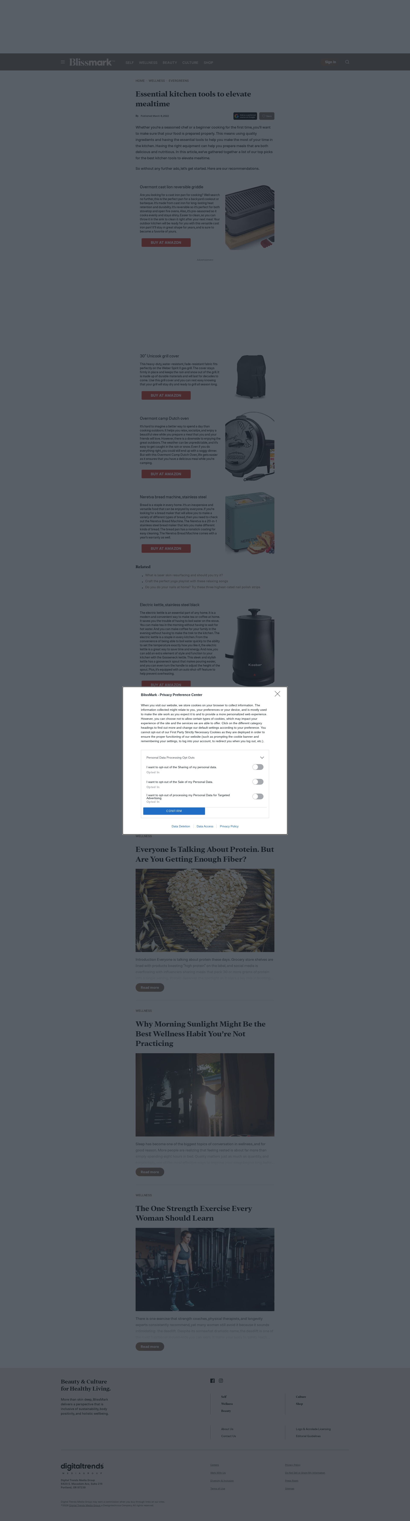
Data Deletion (181, 826)
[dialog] (205, 760)
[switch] (258, 767)
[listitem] (205, 757)
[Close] (279, 695)
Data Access (205, 826)
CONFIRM (174, 811)
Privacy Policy (229, 826)
